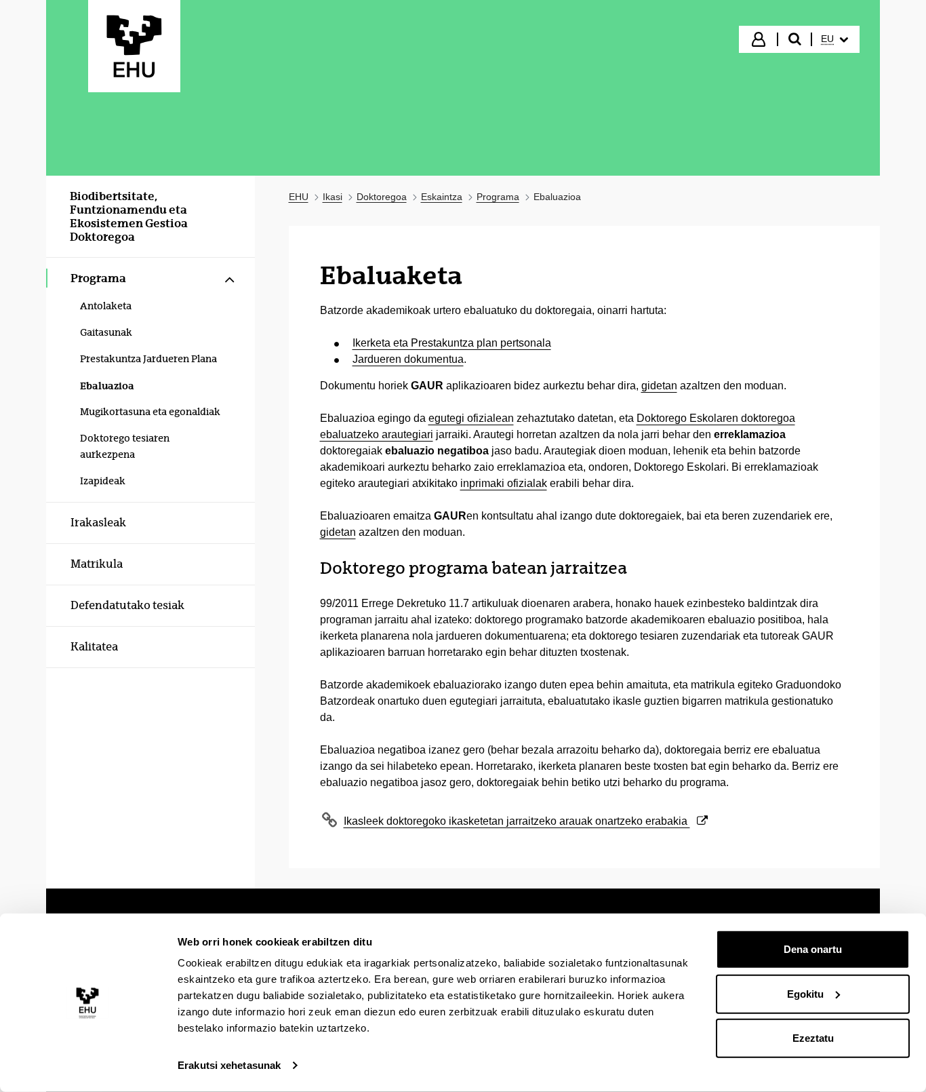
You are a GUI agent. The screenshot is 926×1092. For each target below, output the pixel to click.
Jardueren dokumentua (408, 359)
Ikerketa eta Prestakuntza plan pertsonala (452, 343)
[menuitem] (834, 39)
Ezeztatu (813, 1038)
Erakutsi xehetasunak (229, 1065)
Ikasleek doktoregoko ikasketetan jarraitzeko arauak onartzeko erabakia (517, 821)
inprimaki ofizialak (503, 483)
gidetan (659, 385)
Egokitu (805, 993)
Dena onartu (813, 949)
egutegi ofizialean (471, 418)
